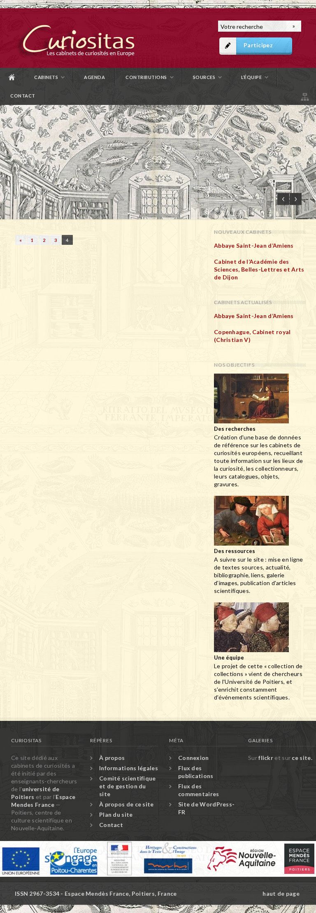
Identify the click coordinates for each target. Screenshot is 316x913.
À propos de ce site (126, 804)
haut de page (281, 893)
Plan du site (304, 95)
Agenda (94, 77)
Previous (283, 199)
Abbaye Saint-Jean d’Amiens (254, 245)
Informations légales (128, 767)
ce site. (302, 757)
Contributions (146, 77)
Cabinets (46, 77)
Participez (258, 45)
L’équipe (251, 77)
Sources (204, 77)
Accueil (12, 77)
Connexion (193, 757)
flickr (265, 757)
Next (296, 199)
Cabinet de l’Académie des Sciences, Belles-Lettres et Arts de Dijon (259, 269)
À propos (112, 757)
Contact (22, 95)
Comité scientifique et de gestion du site (127, 786)
